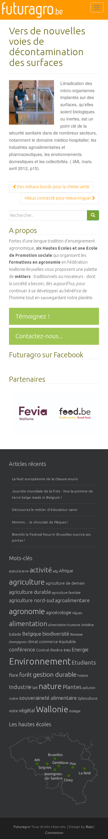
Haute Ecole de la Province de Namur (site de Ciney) (81, 786)
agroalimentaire (72, 600)
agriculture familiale (66, 592)
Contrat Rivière (49, 650)
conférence (22, 649)
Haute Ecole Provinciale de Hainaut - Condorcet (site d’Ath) (42, 767)
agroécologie (58, 612)
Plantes (72, 687)
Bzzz (89, 827)
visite (13, 711)
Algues (77, 613)
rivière (13, 698)
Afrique (66, 570)
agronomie (27, 611)
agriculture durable (30, 592)
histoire (82, 675)
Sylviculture (88, 698)
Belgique (31, 633)
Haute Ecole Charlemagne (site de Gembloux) (70, 770)
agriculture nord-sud (31, 600)
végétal (27, 710)
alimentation (28, 623)
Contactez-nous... (39, 335)
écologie (75, 711)
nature (50, 686)
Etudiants (84, 662)
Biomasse (76, 634)
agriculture (27, 582)
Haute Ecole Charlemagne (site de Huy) (84, 770)
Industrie (20, 687)
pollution (88, 688)
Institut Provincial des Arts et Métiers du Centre (53, 771)
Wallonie (52, 709)
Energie (80, 649)
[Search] (93, 215)
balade (15, 634)
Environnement (40, 661)
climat (33, 641)
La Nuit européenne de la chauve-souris (45, 479)
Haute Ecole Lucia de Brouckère (63, 760)
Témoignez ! (32, 316)
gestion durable (54, 674)
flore (13, 675)
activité (41, 570)
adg (55, 571)
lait (35, 687)
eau (67, 649)
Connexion (54, 833)
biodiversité (55, 633)
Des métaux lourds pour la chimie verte (52, 186)
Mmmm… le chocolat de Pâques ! (40, 522)
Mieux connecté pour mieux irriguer (58, 198)
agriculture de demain (65, 583)
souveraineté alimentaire (48, 698)
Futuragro (22, 827)
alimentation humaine (64, 625)
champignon (18, 642)
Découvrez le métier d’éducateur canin (44, 510)
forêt (25, 675)
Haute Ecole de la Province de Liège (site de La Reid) (97, 778)
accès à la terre (19, 571)
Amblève (87, 625)
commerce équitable (57, 641)
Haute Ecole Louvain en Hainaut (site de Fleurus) (61, 782)
